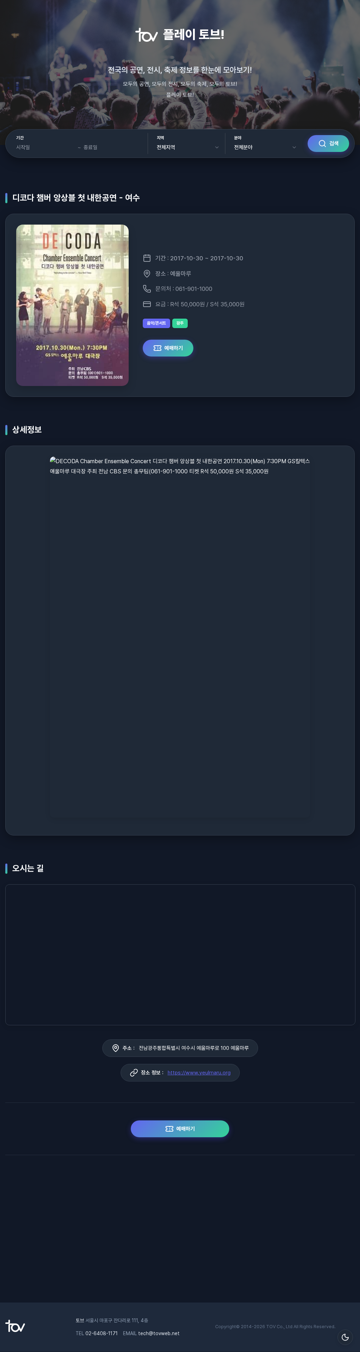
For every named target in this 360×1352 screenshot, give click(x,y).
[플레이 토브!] (15, 1330)
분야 (238, 137)
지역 (160, 137)
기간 (20, 137)
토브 (80, 1320)
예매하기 (174, 348)
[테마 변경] (345, 1337)
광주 (180, 323)
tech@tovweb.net (159, 1333)
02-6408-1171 (101, 1333)
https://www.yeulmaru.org (199, 1073)
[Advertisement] (180, 1232)
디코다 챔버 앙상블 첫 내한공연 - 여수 (76, 198)
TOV (271, 1326)
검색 (334, 143)
